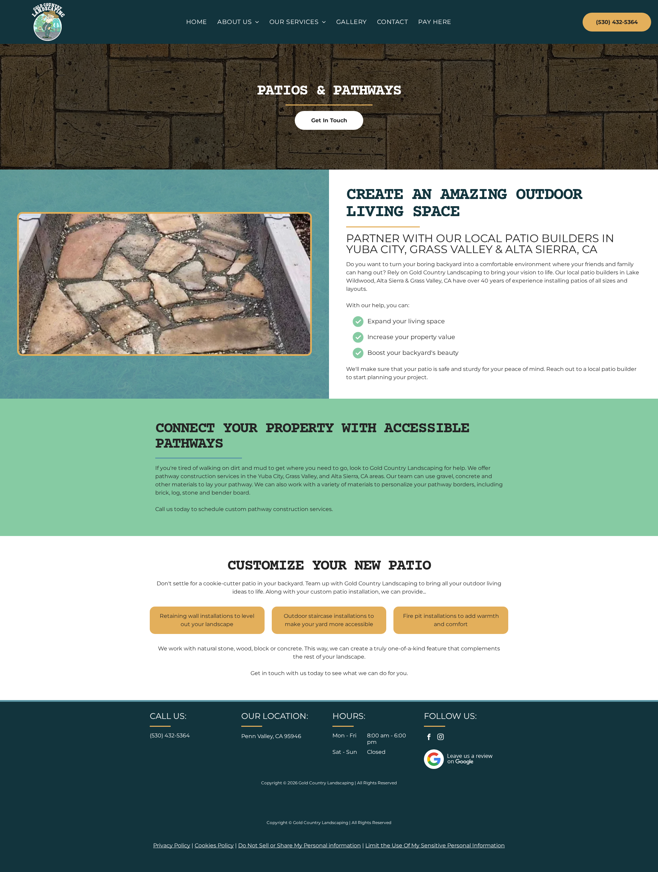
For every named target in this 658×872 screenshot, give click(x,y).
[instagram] (441, 738)
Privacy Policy (171, 845)
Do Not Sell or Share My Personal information (299, 845)
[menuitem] (196, 22)
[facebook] (429, 738)
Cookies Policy (214, 845)
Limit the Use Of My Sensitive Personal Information (435, 845)
